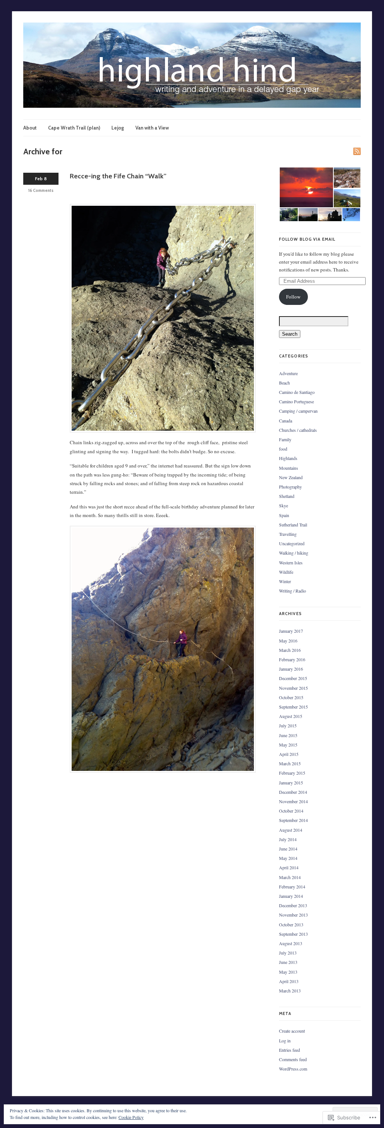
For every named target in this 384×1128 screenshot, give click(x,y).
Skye (283, 505)
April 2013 (288, 981)
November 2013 (293, 915)
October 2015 (291, 697)
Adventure (288, 373)
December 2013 (293, 905)
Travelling (288, 534)
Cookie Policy (131, 1117)
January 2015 (291, 783)
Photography (290, 487)
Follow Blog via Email (307, 239)
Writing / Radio (292, 591)
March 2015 (290, 763)
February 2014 (292, 887)
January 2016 (291, 669)
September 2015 (293, 707)
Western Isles (291, 562)
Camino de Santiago (297, 392)
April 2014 (288, 867)
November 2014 (293, 801)
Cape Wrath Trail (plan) (74, 128)
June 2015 (288, 735)
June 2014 (288, 849)
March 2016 (290, 650)
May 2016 (288, 641)
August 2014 (290, 830)
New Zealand (291, 477)
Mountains (288, 468)
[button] (306, 187)
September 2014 (293, 820)
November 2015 (293, 688)
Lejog (117, 128)
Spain (284, 515)
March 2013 (290, 991)
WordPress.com (293, 1069)
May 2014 (288, 858)
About (30, 128)
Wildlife (286, 572)
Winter (285, 581)
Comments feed (293, 1059)
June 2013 (288, 962)
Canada (285, 421)
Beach (284, 383)
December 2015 (293, 678)
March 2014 (290, 877)
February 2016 (292, 659)
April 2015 (288, 754)
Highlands (288, 458)
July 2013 (288, 953)
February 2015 (292, 773)
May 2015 (288, 745)
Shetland (286, 496)
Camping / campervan (298, 411)
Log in (285, 1041)
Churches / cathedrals (298, 430)
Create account (292, 1031)
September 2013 (293, 934)
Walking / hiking (293, 553)
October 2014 (291, 811)
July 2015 (288, 725)
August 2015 (290, 716)
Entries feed (289, 1050)
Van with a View (152, 128)
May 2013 (288, 972)
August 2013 (290, 943)
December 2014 (293, 792)
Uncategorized (291, 543)
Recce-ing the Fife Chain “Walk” (118, 176)
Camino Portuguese (296, 401)
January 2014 (291, 896)
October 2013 (291, 924)
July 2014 (288, 839)
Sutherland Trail (293, 525)
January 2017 (291, 631)
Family (285, 439)
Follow (293, 296)
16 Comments (41, 190)
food (283, 449)
